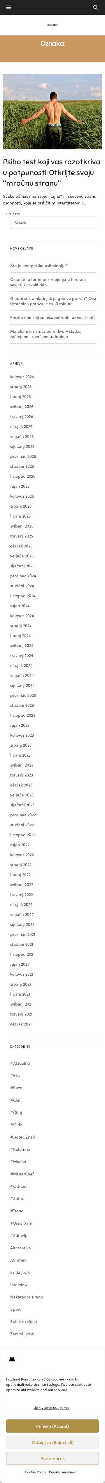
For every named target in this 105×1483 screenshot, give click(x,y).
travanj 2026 (21, 416)
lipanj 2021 (20, 994)
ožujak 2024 (21, 665)
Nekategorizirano (26, 1297)
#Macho (18, 1161)
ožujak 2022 (21, 904)
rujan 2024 (20, 606)
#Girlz (16, 1125)
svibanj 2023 (21, 765)
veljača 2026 (22, 436)
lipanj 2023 (20, 755)
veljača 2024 (22, 675)
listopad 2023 (22, 715)
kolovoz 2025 (22, 496)
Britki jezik (20, 1272)
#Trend (17, 1211)
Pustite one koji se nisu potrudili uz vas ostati (52, 317)
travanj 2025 (21, 536)
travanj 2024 (21, 655)
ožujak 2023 (21, 785)
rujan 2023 (19, 725)
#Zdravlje (19, 1235)
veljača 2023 (22, 795)
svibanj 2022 (21, 884)
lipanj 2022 (20, 874)
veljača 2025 (22, 556)
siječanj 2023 (22, 805)
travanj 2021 (21, 1014)
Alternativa (20, 1248)
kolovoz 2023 (22, 735)
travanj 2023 (21, 775)
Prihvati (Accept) (52, 1426)
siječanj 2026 (22, 446)
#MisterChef (22, 1174)
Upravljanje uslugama (51, 1407)
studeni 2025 (22, 466)
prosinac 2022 (23, 815)
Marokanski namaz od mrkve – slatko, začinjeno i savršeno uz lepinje (45, 333)
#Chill (16, 1100)
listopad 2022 (22, 835)
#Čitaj (16, 1112)
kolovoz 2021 (21, 974)
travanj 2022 (21, 894)
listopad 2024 (23, 596)
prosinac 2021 (22, 934)
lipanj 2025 (20, 516)
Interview (18, 1284)
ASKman (18, 1260)
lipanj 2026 (20, 396)
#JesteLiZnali (22, 1137)
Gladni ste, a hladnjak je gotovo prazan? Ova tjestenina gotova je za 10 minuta (53, 301)
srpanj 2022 (21, 864)
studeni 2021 (21, 944)
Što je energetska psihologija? (39, 265)
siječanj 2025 (22, 566)
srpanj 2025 (21, 506)
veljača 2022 (22, 914)
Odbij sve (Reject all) (53, 1442)
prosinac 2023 (23, 695)
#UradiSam (21, 1223)
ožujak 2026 (21, 426)
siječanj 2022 (22, 924)
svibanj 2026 (21, 406)
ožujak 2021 (21, 1024)
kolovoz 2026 (22, 376)
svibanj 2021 (21, 1004)
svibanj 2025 (21, 526)
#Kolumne (20, 1149)
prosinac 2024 (23, 576)
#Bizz (15, 1075)
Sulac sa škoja (23, 1321)
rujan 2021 (19, 964)
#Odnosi (18, 1186)
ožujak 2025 (21, 546)
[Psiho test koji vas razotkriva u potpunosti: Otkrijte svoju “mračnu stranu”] (52, 111)
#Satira (17, 1198)
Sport (15, 1309)
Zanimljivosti (22, 1334)
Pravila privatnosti (63, 1472)
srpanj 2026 (21, 386)
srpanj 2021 (20, 984)
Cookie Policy (35, 1472)
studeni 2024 (22, 586)
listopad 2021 (22, 954)
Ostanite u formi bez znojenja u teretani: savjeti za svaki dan (48, 282)
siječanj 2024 (22, 685)
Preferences (53, 1458)
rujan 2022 (19, 845)
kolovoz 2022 (22, 854)
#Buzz (16, 1088)
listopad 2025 (22, 476)
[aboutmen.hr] (53, 25)
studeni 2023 (22, 705)
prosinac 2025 (23, 456)
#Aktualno (20, 1063)
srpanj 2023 (21, 745)
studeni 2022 (22, 825)
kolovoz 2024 (22, 615)
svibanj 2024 (22, 645)
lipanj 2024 (20, 635)
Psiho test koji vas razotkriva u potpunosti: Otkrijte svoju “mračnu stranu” (51, 172)
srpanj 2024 (21, 625)
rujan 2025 (19, 486)
